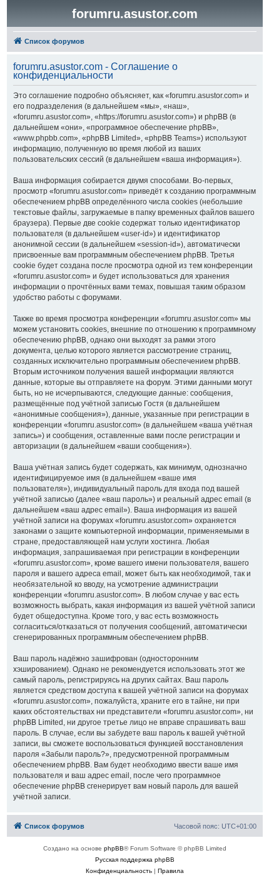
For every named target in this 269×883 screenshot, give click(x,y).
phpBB (114, 848)
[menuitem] (119, 871)
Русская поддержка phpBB (135, 859)
